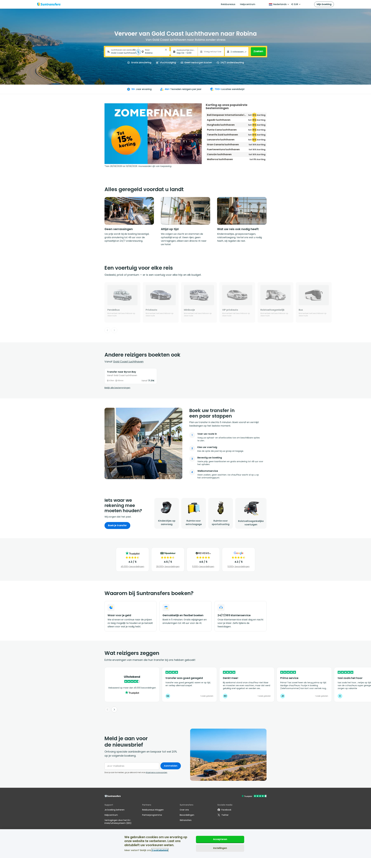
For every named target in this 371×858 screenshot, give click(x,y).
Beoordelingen (187, 815)
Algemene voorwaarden (156, 772)
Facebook (226, 809)
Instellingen (220, 848)
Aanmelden (170, 765)
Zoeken (258, 51)
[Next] (114, 330)
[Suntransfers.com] (49, 4)
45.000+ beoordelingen (132, 566)
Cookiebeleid (160, 850)
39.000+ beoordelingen (168, 566)
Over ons (184, 809)
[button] (134, 50)
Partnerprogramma (152, 815)
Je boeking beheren (114, 809)
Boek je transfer (117, 525)
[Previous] (107, 330)
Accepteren (220, 839)
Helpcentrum (247, 4)
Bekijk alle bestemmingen (117, 387)
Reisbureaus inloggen (153, 809)
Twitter (225, 815)
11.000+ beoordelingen (203, 566)
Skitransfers (185, 820)
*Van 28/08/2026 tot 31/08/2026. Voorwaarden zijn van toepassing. (138, 166)
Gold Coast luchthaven (128, 361)
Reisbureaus (228, 4)
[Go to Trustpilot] (254, 796)
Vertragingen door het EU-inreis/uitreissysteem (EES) (117, 822)
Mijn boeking (324, 4)
